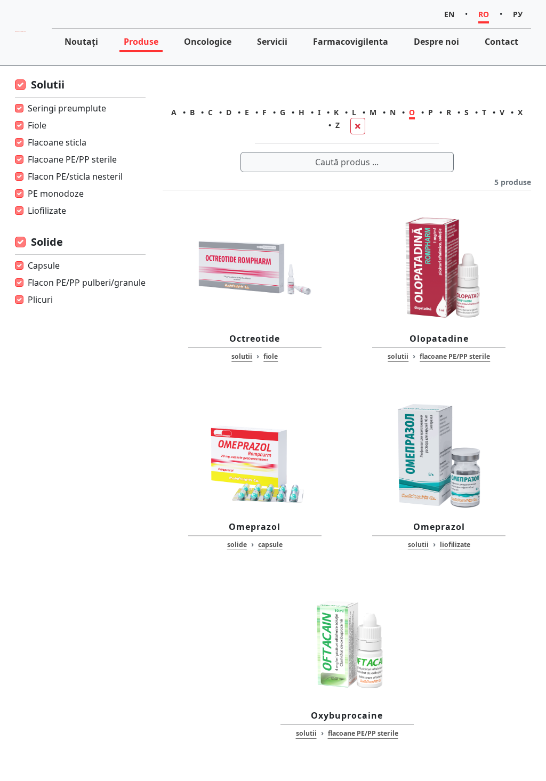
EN (449, 14)
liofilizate (455, 544)
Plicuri (40, 299)
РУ (518, 14)
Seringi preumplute (67, 108)
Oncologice (207, 41)
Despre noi (436, 41)
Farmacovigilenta (350, 41)
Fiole (37, 125)
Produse (141, 41)
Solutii (48, 84)
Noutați (81, 41)
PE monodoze (56, 193)
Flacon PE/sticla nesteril (75, 176)
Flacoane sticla (57, 142)
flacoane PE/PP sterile (455, 356)
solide (237, 544)
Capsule (44, 265)
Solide (47, 242)
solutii (241, 356)
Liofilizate (47, 210)
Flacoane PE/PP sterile (72, 159)
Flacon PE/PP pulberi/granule (87, 282)
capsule (270, 544)
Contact (501, 41)
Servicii (272, 41)
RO (483, 14)
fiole (270, 356)
